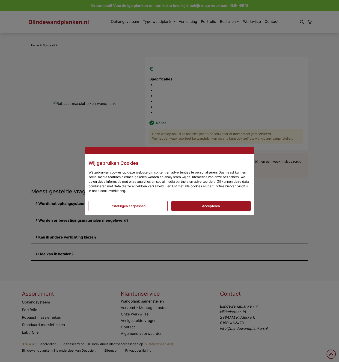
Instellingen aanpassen (128, 206)
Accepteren (211, 206)
